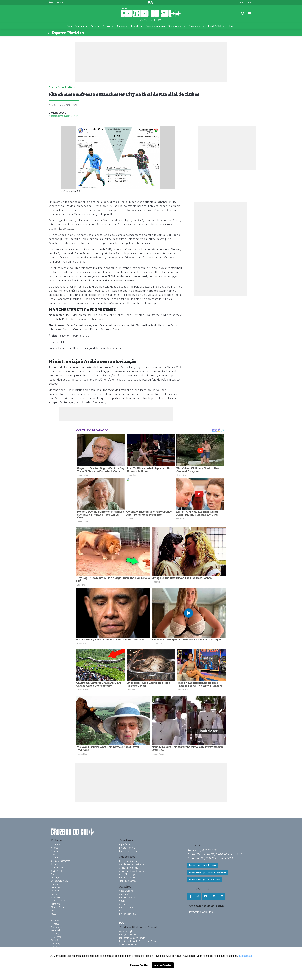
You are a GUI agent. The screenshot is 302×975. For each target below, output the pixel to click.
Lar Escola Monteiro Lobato (132, 938)
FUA (121, 922)
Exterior (54, 894)
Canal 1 (54, 857)
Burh (121, 910)
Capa (69, 26)
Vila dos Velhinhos (128, 944)
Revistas (55, 923)
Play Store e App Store (200, 911)
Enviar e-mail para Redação (203, 865)
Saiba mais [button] (245, 956)
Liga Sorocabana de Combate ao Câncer (138, 941)
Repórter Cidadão (127, 877)
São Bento (56, 937)
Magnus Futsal (57, 907)
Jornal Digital (214, 26)
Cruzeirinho (56, 871)
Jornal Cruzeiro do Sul (151, 13)
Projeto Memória (127, 847)
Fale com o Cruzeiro (128, 861)
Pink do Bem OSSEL (128, 914)
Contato (249, 2)
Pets (53, 917)
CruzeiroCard (125, 894)
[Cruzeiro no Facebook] (190, 896)
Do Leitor (55, 874)
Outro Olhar (56, 930)
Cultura (121, 26)
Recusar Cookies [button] (139, 965)
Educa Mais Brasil (59, 881)
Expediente (124, 844)
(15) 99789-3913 (208, 850)
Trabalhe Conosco (128, 881)
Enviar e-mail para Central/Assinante (207, 872)
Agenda (54, 847)
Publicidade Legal (127, 874)
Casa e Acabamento (60, 861)
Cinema (54, 864)
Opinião (107, 26)
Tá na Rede (56, 940)
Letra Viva (55, 904)
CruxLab (123, 900)
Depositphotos (126, 907)
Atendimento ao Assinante (131, 864)
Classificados (195, 26)
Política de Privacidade (130, 851)
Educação (55, 877)
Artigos (54, 851)
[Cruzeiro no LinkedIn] (221, 896)
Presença (55, 933)
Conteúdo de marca (155, 26)
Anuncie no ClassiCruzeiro (131, 871)
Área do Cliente (56, 2)
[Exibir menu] (249, 13)
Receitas (55, 920)
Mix (52, 910)
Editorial (55, 890)
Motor (54, 914)
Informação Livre (59, 900)
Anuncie (239, 2)
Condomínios (57, 867)
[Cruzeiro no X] (214, 896)
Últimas (231, 26)
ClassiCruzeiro (126, 891)
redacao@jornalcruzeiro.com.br (63, 116)
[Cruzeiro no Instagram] (197, 896)
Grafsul (122, 904)
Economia (55, 887)
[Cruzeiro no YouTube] (206, 896)
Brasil (53, 854)
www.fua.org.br (126, 931)
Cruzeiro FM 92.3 (127, 897)
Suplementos (175, 26)
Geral (93, 26)
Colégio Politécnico (128, 934)
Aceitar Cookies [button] (162, 965)
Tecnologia (56, 943)
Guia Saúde (56, 897)
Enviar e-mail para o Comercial (204, 879)
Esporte (135, 26)
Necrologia (56, 927)
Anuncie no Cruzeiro (128, 867)
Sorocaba (79, 26)
